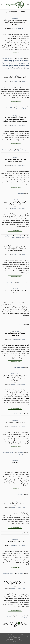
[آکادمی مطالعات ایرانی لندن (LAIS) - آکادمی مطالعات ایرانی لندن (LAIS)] (15, 4)
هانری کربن (13, 237)
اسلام (4, 107)
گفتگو (14, 115)
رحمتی (3, 236)
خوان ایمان (15, 62)
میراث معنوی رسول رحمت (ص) (15, 541)
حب (22, 62)
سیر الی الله (4, 63)
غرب (24, 237)
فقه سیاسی (14, 109)
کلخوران (27, 68)
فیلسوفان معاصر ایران (10, 636)
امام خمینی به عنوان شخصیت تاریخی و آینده (15, 291)
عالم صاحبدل (21, 67)
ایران (16, 60)
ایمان (13, 60)
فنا (9, 67)
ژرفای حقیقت (15, 462)
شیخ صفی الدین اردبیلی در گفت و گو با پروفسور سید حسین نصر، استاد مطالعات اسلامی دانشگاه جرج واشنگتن (15, 119)
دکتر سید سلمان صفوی (7, 62)
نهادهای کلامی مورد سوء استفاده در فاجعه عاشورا (15, 334)
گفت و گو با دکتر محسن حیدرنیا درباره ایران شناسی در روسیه (15, 160)
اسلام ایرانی (10, 236)
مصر (11, 109)
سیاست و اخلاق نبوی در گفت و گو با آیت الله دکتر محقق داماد (15, 583)
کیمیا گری (23, 68)
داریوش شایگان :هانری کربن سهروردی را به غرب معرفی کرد (15, 203)
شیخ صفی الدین (15, 65)
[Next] (13, 626)
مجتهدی (18, 237)
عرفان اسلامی (15, 67)
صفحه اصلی (23, 635)
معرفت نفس (13, 68)
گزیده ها (15, 331)
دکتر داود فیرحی (21, 109)
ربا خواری (13, 63)
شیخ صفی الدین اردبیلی (19, 151)
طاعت (4, 65)
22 (16, 626)
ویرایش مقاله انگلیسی (9, 635)
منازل (8, 68)
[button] (28, 4)
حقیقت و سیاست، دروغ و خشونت (15, 422)
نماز (6, 68)
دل (28, 63)
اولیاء (18, 60)
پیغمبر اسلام (9, 60)
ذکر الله (23, 63)
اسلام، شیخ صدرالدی (24, 60)
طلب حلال (26, 67)
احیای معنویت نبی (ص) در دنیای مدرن (15, 503)
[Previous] (25, 623)
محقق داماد (26, 618)
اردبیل (3, 58)
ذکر (26, 63)
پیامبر (9, 616)
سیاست (5, 616)
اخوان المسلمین (9, 107)
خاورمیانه (27, 109)
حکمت (5, 149)
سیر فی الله (26, 65)
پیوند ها (19, 637)
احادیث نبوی (10, 58)
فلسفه (8, 151)
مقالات (13, 18)
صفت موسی (8, 65)
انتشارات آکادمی (17, 635)
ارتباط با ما (11, 637)
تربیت (24, 62)
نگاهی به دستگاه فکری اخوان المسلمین (15, 77)
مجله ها (16, 636)
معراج (17, 68)
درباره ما (15, 637)
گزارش (13, 200)
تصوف (9, 149)
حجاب (19, 62)
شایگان (27, 237)
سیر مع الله (21, 65)
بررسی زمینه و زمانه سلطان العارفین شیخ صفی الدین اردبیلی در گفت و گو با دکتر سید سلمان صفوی (15, 248)
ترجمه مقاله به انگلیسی (23, 636)
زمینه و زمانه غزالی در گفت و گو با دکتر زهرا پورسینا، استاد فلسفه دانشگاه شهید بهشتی (15, 377)
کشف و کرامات (5, 67)
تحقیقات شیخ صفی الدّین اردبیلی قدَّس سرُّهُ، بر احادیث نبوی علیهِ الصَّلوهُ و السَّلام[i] (15, 22)
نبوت (22, 618)
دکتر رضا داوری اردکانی (20, 454)
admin (23, 29)
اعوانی (6, 236)
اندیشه (16, 18)
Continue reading (15, 53)
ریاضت (9, 63)
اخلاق (6, 58)
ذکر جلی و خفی (18, 63)
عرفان (12, 151)
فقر (11, 67)
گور (19, 68)
